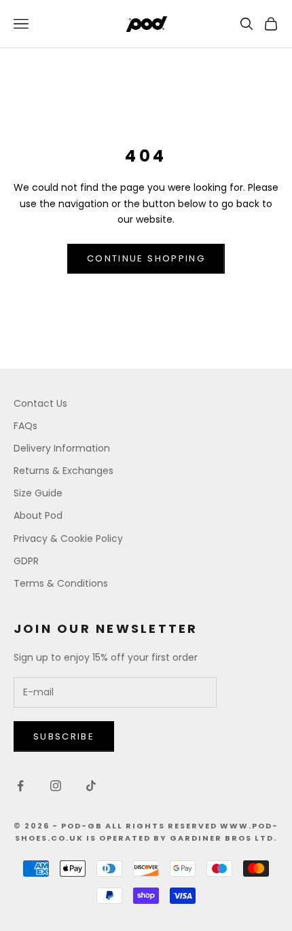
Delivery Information (62, 448)
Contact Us (40, 403)
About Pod (38, 515)
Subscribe (63, 736)
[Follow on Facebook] (20, 785)
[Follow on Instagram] (55, 785)
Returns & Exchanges (63, 470)
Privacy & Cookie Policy (68, 538)
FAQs (25, 426)
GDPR (26, 561)
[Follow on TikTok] (91, 785)
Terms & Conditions (61, 583)
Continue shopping (146, 258)
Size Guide (38, 493)
